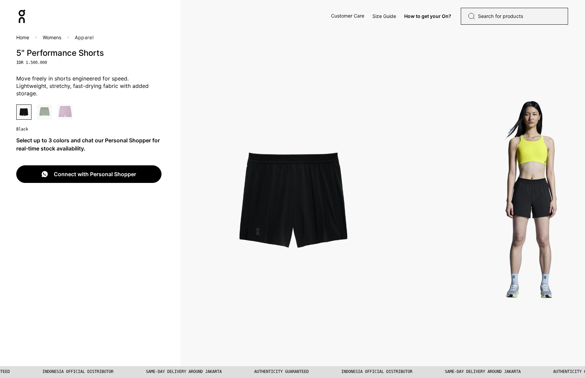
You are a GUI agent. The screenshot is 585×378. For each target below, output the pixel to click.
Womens (52, 37)
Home (22, 37)
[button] (347, 16)
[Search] (471, 16)
